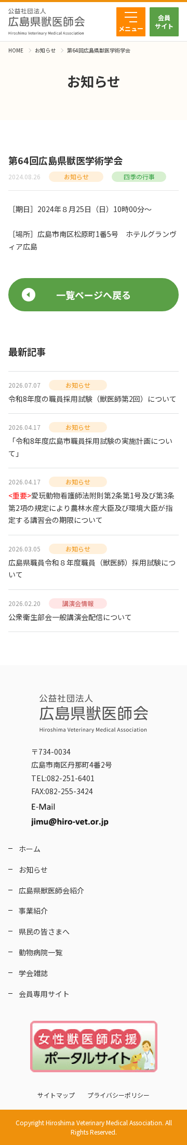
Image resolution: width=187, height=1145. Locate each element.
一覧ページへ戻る (93, 294)
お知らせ (45, 50)
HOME (15, 50)
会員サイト (164, 21)
